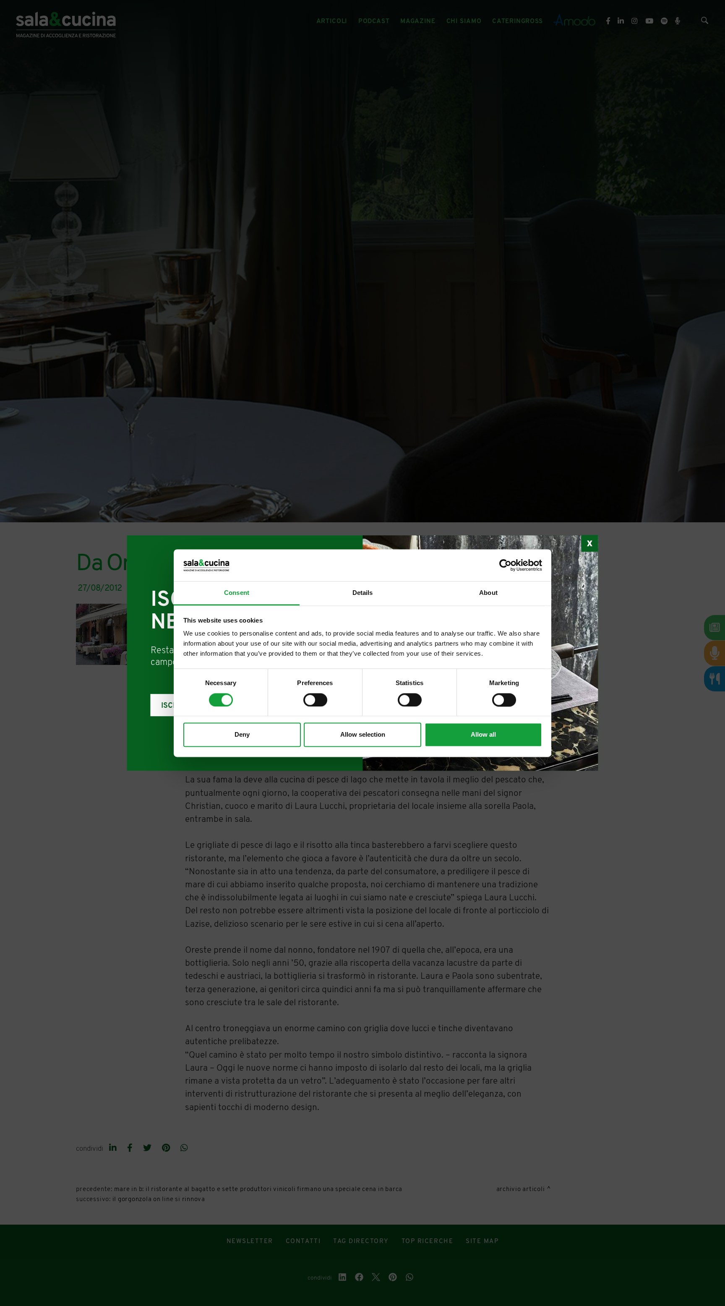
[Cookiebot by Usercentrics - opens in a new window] (505, 565)
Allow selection (362, 734)
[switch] (315, 699)
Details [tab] (362, 593)
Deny (242, 734)
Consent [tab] (236, 593)
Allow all (483, 734)
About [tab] (488, 593)
